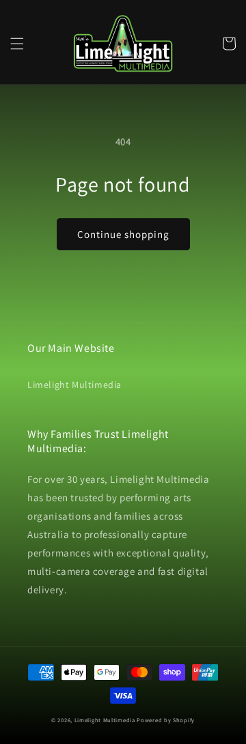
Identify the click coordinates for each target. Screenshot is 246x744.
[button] (17, 44)
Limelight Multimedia (74, 384)
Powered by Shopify (166, 720)
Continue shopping (123, 234)
